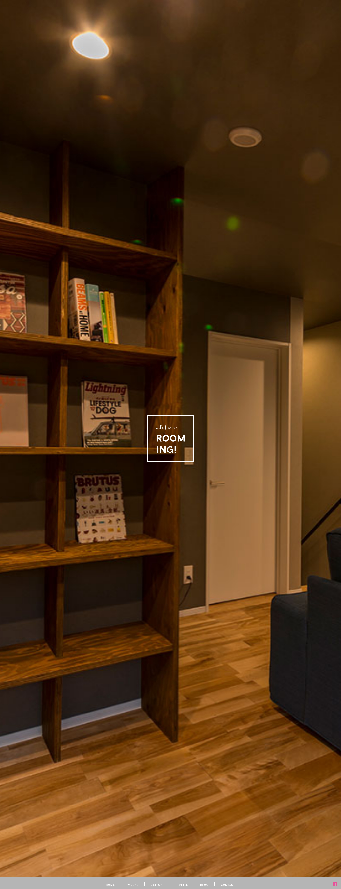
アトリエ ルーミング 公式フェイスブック (335, 884)
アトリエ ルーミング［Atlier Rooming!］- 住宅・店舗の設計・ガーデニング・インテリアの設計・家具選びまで (170, 438)
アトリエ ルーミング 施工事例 (133, 884)
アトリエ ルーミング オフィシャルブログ (204, 884)
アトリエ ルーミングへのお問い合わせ (228, 884)
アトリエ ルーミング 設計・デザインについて (157, 884)
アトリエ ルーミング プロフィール (181, 884)
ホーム (110, 884)
